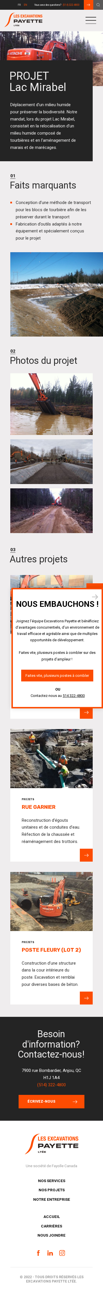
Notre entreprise (51, 1199)
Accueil (51, 1216)
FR (19, 4)
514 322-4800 (74, 695)
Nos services (51, 1180)
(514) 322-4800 (71, 4)
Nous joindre (51, 1235)
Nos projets (52, 1190)
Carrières (51, 1225)
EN (25, 4)
